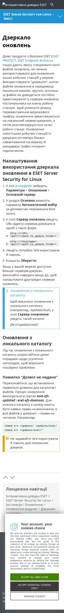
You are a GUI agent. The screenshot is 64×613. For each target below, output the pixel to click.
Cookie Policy (38, 572)
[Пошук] (52, 5)
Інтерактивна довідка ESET (26, 496)
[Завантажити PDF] (46, 465)
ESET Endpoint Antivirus (35, 60)
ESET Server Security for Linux (28, 500)
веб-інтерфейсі (20, 186)
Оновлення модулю (21, 509)
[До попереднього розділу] (6, 477)
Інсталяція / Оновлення (24, 504)
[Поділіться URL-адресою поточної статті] (38, 465)
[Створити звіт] (55, 465)
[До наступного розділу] (12, 477)
